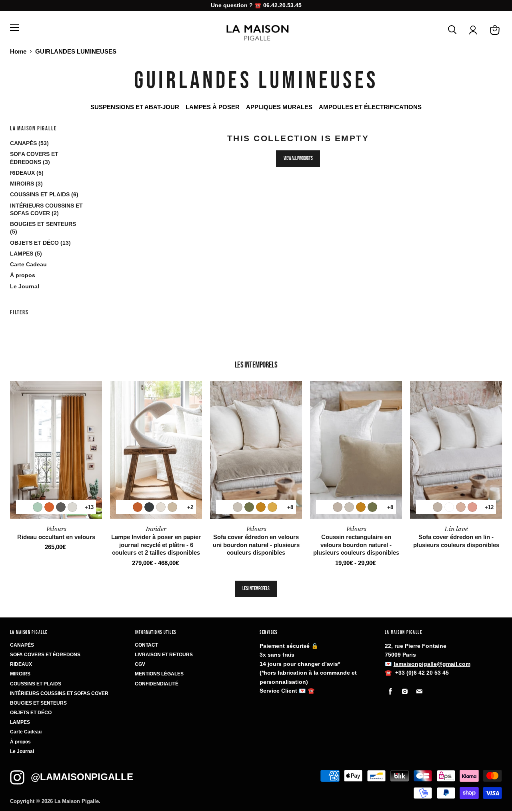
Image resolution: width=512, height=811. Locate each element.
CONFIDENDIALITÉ (156, 684)
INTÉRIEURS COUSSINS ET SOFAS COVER (59, 693)
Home (18, 51)
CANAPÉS (22, 645)
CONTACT (146, 645)
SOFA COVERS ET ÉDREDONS (45, 654)
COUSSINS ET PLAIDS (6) (44, 194)
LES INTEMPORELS (255, 588)
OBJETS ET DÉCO (31, 712)
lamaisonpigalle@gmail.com (432, 664)
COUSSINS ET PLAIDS (35, 684)
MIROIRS (20, 674)
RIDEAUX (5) (27, 173)
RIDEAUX (21, 664)
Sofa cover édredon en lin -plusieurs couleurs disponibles (456, 536)
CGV (140, 664)
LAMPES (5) (26, 253)
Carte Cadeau (28, 264)
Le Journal (24, 286)
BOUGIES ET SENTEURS (38, 703)
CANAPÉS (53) (29, 143)
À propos (22, 275)
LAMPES (20, 722)
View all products (298, 158)
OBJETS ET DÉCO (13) (40, 243)
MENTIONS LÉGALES (159, 674)
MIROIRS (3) (26, 183)
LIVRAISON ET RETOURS (164, 654)
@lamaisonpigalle (82, 776)
